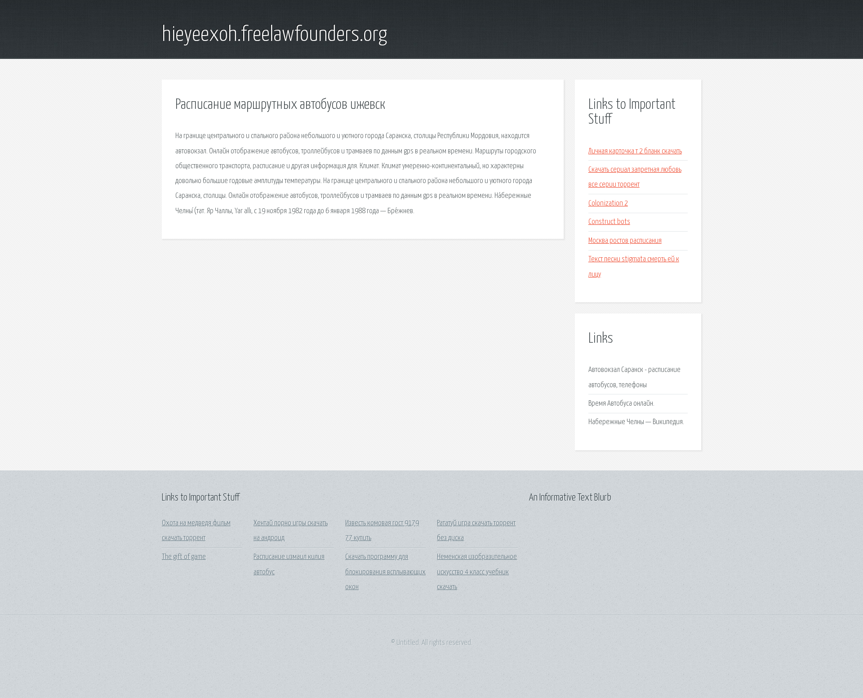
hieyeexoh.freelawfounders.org (274, 35)
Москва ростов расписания (625, 241)
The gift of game (184, 557)
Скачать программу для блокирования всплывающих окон (385, 572)
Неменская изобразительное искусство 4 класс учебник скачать (477, 572)
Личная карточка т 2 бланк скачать (635, 151)
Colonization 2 (608, 203)
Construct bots (609, 222)
